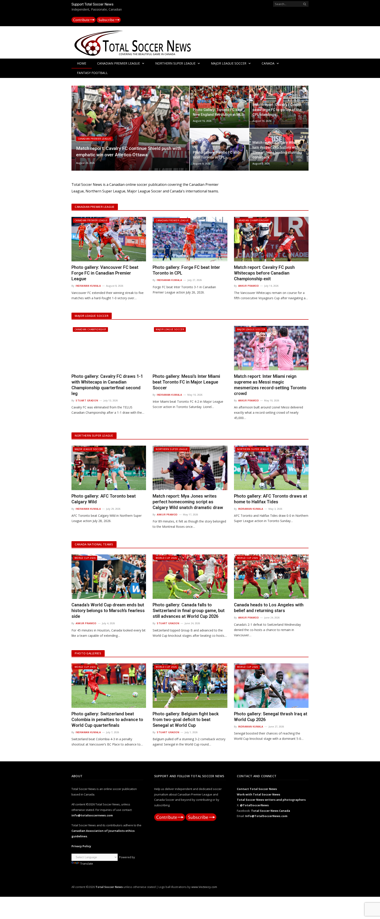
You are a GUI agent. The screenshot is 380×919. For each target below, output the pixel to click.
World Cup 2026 (85, 557)
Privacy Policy (81, 846)
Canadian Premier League (118, 63)
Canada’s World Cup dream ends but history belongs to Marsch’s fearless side (108, 610)
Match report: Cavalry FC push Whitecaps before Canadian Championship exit (264, 273)
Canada (268, 63)
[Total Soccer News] (137, 42)
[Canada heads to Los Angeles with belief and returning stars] (271, 576)
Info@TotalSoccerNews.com (266, 816)
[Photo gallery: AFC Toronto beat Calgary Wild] (108, 468)
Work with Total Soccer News (258, 794)
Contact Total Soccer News (257, 789)
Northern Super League (175, 63)
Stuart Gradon (87, 400)
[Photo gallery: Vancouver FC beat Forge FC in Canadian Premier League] (108, 239)
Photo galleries (88, 653)
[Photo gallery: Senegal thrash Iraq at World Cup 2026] (271, 685)
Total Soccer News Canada (270, 811)
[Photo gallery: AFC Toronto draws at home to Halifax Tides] (271, 468)
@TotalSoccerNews (254, 805)
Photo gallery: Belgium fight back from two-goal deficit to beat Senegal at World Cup (186, 719)
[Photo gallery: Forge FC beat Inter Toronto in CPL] (190, 239)
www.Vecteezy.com (204, 887)
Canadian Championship (253, 220)
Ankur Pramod (248, 285)
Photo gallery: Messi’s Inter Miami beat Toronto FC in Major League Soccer (186, 382)
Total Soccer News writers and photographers (271, 800)
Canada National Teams (94, 544)
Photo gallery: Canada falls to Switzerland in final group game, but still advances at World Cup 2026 (189, 610)
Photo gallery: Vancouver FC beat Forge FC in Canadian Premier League (104, 273)
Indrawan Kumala (88, 285)
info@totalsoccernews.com (92, 815)
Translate (86, 863)
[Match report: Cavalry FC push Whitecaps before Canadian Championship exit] (271, 239)
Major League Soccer (228, 63)
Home (81, 63)
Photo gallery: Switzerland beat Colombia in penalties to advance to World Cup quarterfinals (107, 719)
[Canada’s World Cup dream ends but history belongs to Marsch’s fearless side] (108, 576)
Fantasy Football (92, 73)
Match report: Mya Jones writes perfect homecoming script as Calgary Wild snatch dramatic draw (188, 501)
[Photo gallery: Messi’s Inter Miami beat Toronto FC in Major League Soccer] (190, 348)
